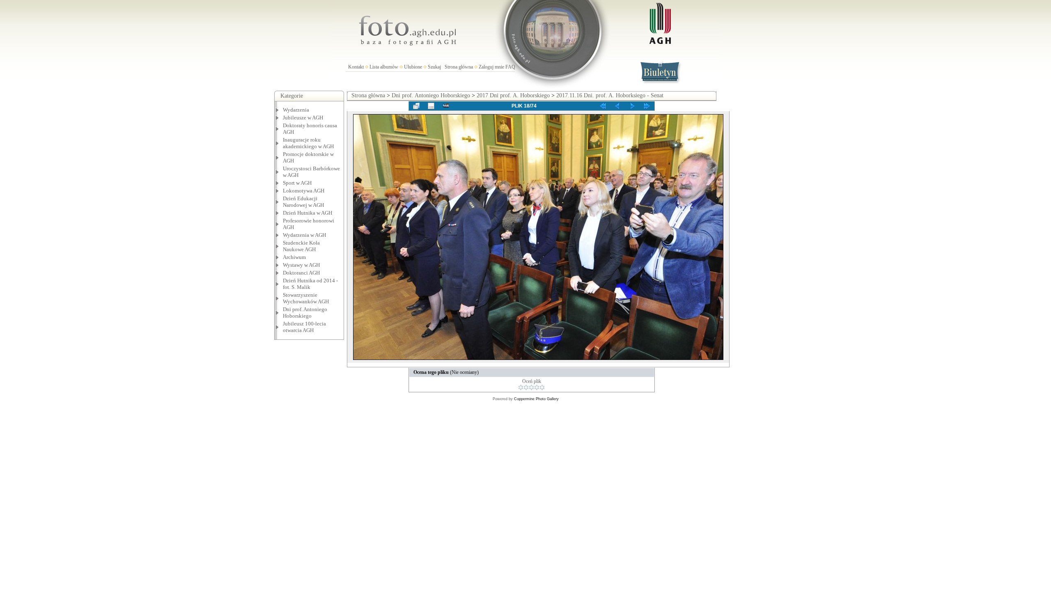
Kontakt (356, 67)
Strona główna (459, 67)
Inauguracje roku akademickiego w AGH (308, 143)
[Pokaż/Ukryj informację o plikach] (431, 105)
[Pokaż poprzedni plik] (617, 105)
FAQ (510, 67)
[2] (526, 387)
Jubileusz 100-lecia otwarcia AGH (304, 327)
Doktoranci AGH (301, 273)
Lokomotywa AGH (303, 191)
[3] (531, 387)
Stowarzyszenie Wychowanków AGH (306, 298)
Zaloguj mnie (491, 67)
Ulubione (413, 67)
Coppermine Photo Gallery (536, 399)
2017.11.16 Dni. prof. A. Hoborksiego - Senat (609, 95)
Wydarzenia (296, 110)
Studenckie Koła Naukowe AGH (301, 246)
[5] (542, 387)
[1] (520, 387)
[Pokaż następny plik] (632, 105)
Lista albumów (383, 67)
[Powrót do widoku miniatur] (416, 105)
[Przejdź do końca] (647, 105)
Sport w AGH (297, 183)
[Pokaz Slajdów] (445, 105)
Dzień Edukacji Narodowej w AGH (303, 201)
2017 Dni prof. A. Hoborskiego (513, 95)
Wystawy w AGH (301, 265)
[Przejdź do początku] (602, 105)
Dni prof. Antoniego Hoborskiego (431, 95)
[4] (536, 387)
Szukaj (434, 67)
